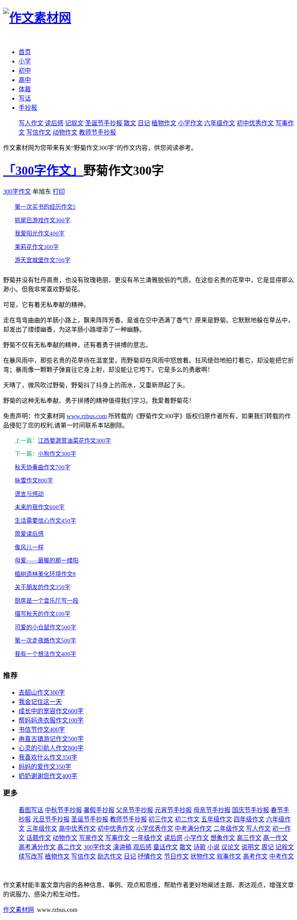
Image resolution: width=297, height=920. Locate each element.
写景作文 (91, 838)
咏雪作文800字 (34, 480)
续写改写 (31, 856)
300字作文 (17, 191)
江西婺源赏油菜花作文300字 (74, 441)
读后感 (54, 123)
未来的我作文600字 (40, 507)
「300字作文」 (43, 170)
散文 (130, 123)
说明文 (250, 847)
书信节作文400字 (42, 729)
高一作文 (275, 838)
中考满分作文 (193, 828)
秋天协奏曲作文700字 (42, 467)
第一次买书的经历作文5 (45, 207)
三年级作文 (41, 828)
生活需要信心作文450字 (45, 521)
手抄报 (28, 107)
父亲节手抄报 (134, 810)
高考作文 (255, 856)
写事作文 (117, 838)
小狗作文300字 (57, 454)
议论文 (230, 847)
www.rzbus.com (87, 416)
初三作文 (160, 819)
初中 (25, 70)
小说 (213, 847)
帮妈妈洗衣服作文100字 (51, 720)
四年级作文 (249, 819)
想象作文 (222, 838)
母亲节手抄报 (211, 810)
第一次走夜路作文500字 (45, 640)
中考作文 (281, 856)
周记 (267, 847)
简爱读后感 (29, 534)
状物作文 (202, 856)
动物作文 (65, 132)
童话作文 (165, 847)
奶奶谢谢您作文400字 (48, 776)
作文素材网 (18, 909)
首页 (25, 52)
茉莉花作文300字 (37, 247)
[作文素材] (37, 18)
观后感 (142, 847)
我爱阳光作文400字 (40, 233)
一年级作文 (146, 838)
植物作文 (164, 123)
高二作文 (69, 847)
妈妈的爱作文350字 (45, 766)
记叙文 (74, 123)
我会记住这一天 (40, 702)
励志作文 (109, 856)
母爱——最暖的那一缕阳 (47, 560)
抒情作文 (150, 856)
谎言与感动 (29, 494)
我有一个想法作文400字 (45, 654)
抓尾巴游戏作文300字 (42, 220)
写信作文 (38, 132)
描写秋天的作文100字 (42, 614)
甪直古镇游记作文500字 (51, 739)
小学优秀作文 (154, 828)
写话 (25, 98)
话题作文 (38, 838)
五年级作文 (216, 819)
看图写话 (31, 810)
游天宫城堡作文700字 (42, 260)
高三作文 (249, 838)
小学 (25, 61)
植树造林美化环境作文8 (45, 574)
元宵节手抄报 (173, 810)
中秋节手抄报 (63, 810)
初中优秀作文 (255, 123)
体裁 (25, 89)
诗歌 (199, 847)
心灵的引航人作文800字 (51, 748)
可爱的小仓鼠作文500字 (45, 627)
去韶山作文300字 (42, 692)
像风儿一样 (29, 547)
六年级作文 (219, 123)
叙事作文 (229, 856)
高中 (25, 80)
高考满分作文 (37, 847)
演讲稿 (122, 847)
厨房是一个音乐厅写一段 (47, 601)
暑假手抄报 (99, 810)
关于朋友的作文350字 (42, 587)
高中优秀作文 (77, 828)
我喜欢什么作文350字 (48, 757)
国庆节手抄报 (250, 810)
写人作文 (31, 123)
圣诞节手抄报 (103, 123)
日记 (144, 123)
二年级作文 (228, 828)
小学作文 (190, 123)
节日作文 (176, 856)
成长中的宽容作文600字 (51, 711)
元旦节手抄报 (51, 819)
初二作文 (187, 819)
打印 (59, 191)
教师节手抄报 (97, 132)
